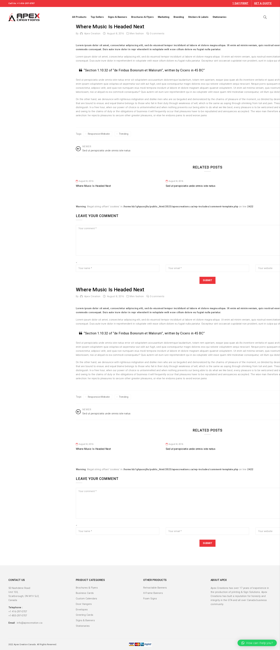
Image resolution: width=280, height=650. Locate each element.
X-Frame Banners (153, 593)
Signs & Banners (85, 620)
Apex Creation (92, 33)
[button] (257, 643)
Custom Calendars (86, 598)
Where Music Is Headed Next (93, 185)
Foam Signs (150, 598)
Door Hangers (84, 604)
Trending (123, 134)
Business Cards (85, 593)
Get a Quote (263, 3)
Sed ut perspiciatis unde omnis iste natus (190, 185)
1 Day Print (240, 3)
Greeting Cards (84, 614)
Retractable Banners (155, 587)
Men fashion (137, 33)
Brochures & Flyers (87, 587)
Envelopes (82, 609)
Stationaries (83, 625)
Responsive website (99, 134)
